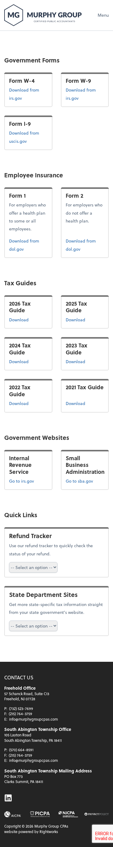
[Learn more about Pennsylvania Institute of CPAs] (40, 814)
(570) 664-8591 (21, 749)
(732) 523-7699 (21, 708)
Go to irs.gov (21, 481)
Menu (103, 15)
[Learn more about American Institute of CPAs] (12, 814)
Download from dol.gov (25, 244)
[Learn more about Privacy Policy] (96, 814)
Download (28, 319)
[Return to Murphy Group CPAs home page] (43, 15)
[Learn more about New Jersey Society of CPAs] (68, 814)
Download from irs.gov (28, 93)
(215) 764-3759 (20, 713)
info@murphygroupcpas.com (33, 719)
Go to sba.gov (79, 481)
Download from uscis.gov (27, 136)
